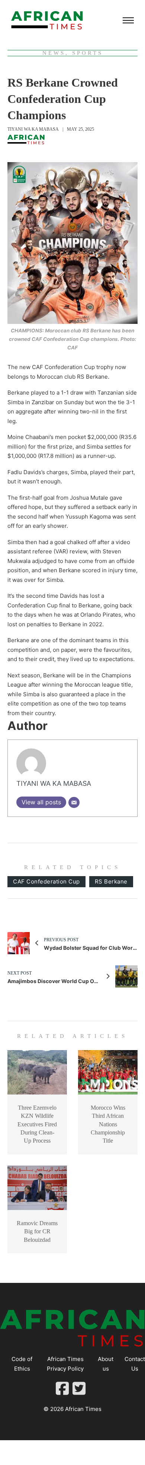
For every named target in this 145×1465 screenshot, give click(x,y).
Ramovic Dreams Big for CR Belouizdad (37, 1231)
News (53, 53)
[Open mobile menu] (128, 20)
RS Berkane (111, 881)
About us (105, 1363)
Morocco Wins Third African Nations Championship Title (108, 1124)
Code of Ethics (22, 1363)
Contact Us (135, 1363)
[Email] (74, 802)
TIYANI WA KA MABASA (33, 129)
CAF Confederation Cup (46, 881)
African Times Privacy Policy (65, 1363)
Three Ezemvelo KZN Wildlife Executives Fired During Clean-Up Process (37, 1124)
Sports (87, 53)
